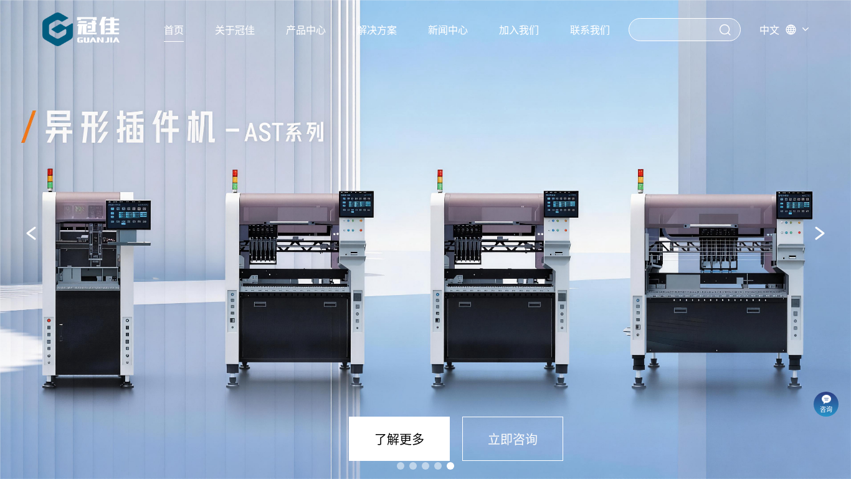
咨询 (826, 409)
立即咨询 (513, 440)
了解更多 (399, 440)
